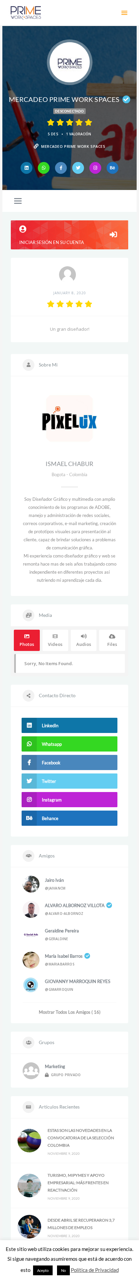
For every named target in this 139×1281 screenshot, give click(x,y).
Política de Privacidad (95, 1270)
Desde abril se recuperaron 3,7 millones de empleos (81, 1224)
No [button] (63, 1270)
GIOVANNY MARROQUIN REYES (77, 981)
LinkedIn (50, 725)
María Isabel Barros (64, 956)
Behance (50, 818)
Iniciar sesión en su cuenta (51, 242)
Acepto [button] (43, 1270)
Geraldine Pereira (62, 930)
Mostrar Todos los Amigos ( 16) (70, 1012)
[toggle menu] (18, 201)
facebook (51, 762)
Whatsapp (52, 744)
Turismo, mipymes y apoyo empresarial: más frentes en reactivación (78, 1183)
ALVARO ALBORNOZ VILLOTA (75, 905)
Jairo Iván (54, 880)
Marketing (55, 1066)
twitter (49, 781)
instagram (52, 799)
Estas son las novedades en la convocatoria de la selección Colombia (81, 1138)
